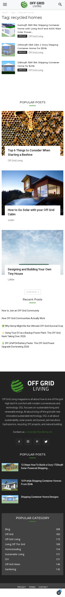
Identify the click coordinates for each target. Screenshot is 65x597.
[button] (60, 4)
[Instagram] (28, 441)
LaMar (11, 279)
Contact (43, 587)
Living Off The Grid (15, 544)
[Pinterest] (37, 441)
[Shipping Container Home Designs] (10, 499)
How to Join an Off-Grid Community (20, 310)
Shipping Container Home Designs (39, 497)
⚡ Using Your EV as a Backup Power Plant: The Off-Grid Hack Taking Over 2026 (31, 334)
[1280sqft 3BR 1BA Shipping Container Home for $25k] (8, 67)
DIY (7, 559)
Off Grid (9, 534)
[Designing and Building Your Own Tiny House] (32, 252)
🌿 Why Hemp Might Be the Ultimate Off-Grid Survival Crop (32, 326)
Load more (31, 291)
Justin (11, 220)
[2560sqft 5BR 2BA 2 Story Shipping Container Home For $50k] (8, 49)
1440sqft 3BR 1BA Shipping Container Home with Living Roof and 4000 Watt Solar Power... (39, 28)
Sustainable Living (14, 554)
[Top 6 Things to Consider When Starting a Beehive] (32, 133)
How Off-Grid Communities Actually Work (23, 318)
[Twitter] (46, 441)
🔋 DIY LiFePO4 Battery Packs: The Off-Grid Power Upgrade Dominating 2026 (28, 345)
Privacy (22, 587)
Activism (22, 36)
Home (5, 12)
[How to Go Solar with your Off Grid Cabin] (32, 192)
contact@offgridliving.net (39, 432)
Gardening (10, 569)
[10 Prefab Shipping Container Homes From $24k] (10, 485)
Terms (32, 587)
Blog (7, 529)
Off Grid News (12, 564)
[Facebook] (19, 441)
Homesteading (13, 549)
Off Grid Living (35, 36)
